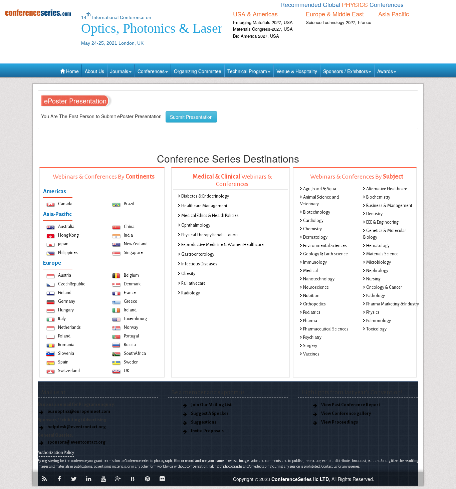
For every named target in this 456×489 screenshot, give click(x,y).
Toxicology (376, 329)
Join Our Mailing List (211, 405)
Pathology (375, 295)
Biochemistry (378, 197)
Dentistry (374, 214)
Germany (66, 301)
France (130, 292)
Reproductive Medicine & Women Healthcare (222, 244)
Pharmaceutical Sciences (326, 329)
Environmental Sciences (325, 245)
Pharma (310, 320)
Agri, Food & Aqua (319, 189)
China (129, 226)
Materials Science (382, 254)
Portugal (131, 336)
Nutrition (311, 295)
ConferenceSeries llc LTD (300, 479)
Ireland (130, 310)
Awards (385, 71)
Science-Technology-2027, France (338, 22)
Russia (130, 344)
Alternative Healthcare (386, 189)
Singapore (133, 252)
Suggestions (203, 422)
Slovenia (66, 353)
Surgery (310, 345)
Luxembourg (135, 318)
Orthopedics (314, 304)
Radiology (190, 293)
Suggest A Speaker (210, 413)
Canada (65, 204)
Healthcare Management (204, 206)
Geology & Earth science (325, 254)
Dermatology (315, 237)
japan (63, 244)
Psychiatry (312, 337)
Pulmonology (378, 320)
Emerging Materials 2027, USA (263, 22)
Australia (66, 226)
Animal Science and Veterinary (319, 200)
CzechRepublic (71, 284)
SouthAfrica (135, 353)
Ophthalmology (195, 225)
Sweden (131, 362)
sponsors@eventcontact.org (76, 442)
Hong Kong (68, 235)
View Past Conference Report (350, 405)
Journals (119, 71)
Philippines (68, 252)
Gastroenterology (197, 254)
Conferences (151, 71)
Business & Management (389, 205)
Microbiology (378, 262)
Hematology (378, 245)
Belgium (131, 275)
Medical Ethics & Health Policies (210, 215)
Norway (131, 327)
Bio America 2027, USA (256, 36)
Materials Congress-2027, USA (263, 29)
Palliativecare (193, 283)
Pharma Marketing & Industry (392, 304)
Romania (66, 344)
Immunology (315, 262)
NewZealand (136, 244)
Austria (64, 275)
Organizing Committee (197, 71)
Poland (64, 336)
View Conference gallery (346, 413)
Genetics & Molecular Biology (384, 234)
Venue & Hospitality (296, 71)
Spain (63, 362)
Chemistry (312, 229)
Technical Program (247, 71)
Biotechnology (316, 212)
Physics (373, 312)
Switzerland (69, 371)
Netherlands (69, 327)
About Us (94, 71)
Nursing (373, 279)
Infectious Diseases (199, 264)
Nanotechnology (318, 279)
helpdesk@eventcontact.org (76, 427)
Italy (62, 318)
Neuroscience (316, 287)
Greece (130, 301)
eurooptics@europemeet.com (78, 411)
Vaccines (311, 354)
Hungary (66, 310)
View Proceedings (339, 422)
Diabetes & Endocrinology (205, 196)
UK (126, 371)
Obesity (188, 273)
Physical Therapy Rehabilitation (209, 235)
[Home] (38, 12)
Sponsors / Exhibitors (345, 71)
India (128, 235)
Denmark (132, 284)
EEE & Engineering (382, 222)
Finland (64, 292)
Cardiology (313, 220)
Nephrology (377, 270)
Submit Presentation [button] (191, 116)
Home (72, 71)
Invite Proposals (207, 431)
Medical (310, 270)
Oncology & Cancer (384, 287)
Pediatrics (311, 312)
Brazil (129, 204)
